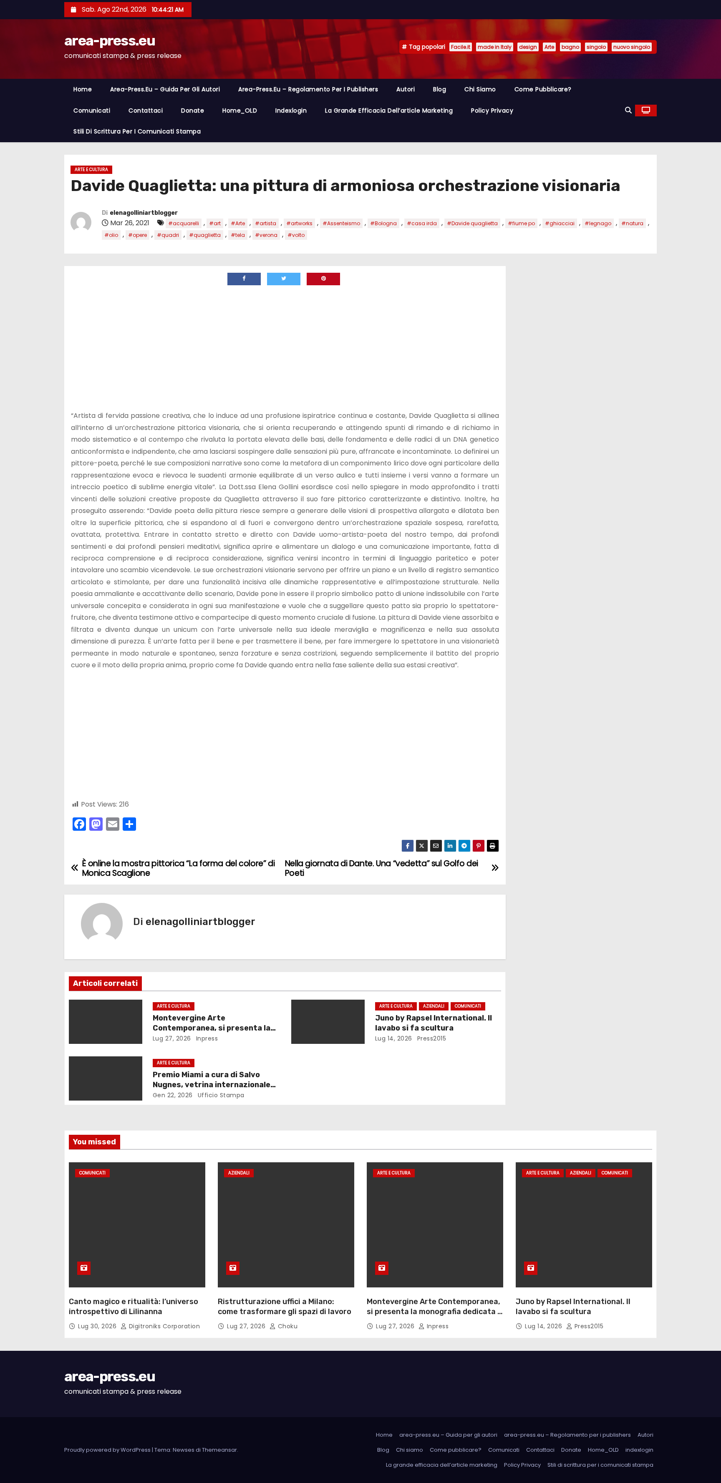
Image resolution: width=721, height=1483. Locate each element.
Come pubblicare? (543, 89)
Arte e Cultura (91, 169)
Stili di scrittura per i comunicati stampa (137, 131)
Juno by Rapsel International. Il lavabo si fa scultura (433, 1023)
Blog (439, 89)
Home (82, 89)
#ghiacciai (560, 223)
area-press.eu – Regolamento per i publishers (308, 89)
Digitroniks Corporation (163, 1326)
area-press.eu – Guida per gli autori (165, 89)
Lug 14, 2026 (393, 1038)
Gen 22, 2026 (173, 1095)
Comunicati (91, 110)
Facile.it (460, 46)
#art (215, 223)
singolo (596, 46)
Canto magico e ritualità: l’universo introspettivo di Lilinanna (133, 1306)
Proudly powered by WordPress (108, 1450)
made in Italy (495, 46)
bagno (570, 46)
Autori (405, 89)
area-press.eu (109, 40)
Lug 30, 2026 (98, 1326)
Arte (549, 46)
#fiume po (521, 223)
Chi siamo (480, 89)
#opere (137, 235)
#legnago (598, 223)
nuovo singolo (631, 46)
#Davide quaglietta (472, 223)
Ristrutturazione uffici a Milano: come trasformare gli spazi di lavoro (284, 1306)
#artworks (299, 223)
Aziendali (433, 1006)
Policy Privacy (492, 110)
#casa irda (422, 223)
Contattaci (146, 110)
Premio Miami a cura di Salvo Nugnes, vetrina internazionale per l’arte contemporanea (211, 1084)
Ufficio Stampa (220, 1095)
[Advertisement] (141, 347)
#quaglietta (205, 235)
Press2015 (430, 1038)
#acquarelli (183, 223)
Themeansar (219, 1450)
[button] (628, 110)
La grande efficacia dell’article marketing (389, 110)
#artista (265, 223)
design (528, 46)
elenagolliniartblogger (144, 212)
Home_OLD (239, 110)
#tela (238, 235)
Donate (192, 110)
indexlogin (291, 110)
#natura (632, 223)
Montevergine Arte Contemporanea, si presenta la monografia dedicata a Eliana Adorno (434, 1311)
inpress (206, 1038)
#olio (111, 235)
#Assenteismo (341, 223)
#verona (266, 235)
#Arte (238, 223)
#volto (296, 235)
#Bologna (383, 223)
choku (286, 1326)
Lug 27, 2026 (172, 1038)
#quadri (168, 235)
